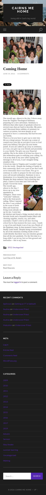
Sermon (6, 439)
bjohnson (7, 303)
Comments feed (10, 355)
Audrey (6, 309)
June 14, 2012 (9, 74)
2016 (5, 417)
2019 (5, 428)
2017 (5, 423)
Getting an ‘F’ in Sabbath (25, 303)
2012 (10, 247)
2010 (5, 385)
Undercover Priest (21, 309)
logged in (17, 282)
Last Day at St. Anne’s (12, 256)
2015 (5, 412)
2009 (5, 380)
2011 (5, 391)
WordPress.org (9, 361)
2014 (5, 407)
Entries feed (8, 350)
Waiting (6, 460)
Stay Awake (8, 444)
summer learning (10, 450)
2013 (5, 401)
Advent (6, 434)
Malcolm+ (7, 325)
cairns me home (23, 9)
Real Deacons (9, 266)
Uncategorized (18, 247)
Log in (5, 344)
